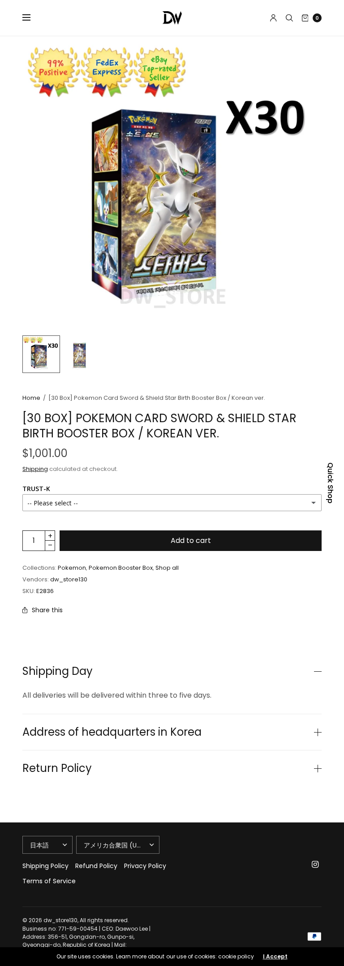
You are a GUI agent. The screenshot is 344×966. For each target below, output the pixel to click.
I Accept (275, 956)
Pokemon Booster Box (121, 568)
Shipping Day (57, 671)
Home (31, 398)
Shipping (35, 469)
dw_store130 (68, 579)
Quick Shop (330, 483)
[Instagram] (315, 864)
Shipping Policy (45, 865)
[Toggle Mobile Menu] (32, 18)
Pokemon (72, 568)
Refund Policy (96, 865)
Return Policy (57, 768)
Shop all (167, 568)
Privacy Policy (145, 865)
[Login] (273, 18)
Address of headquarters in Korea (112, 732)
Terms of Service (49, 881)
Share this (47, 610)
